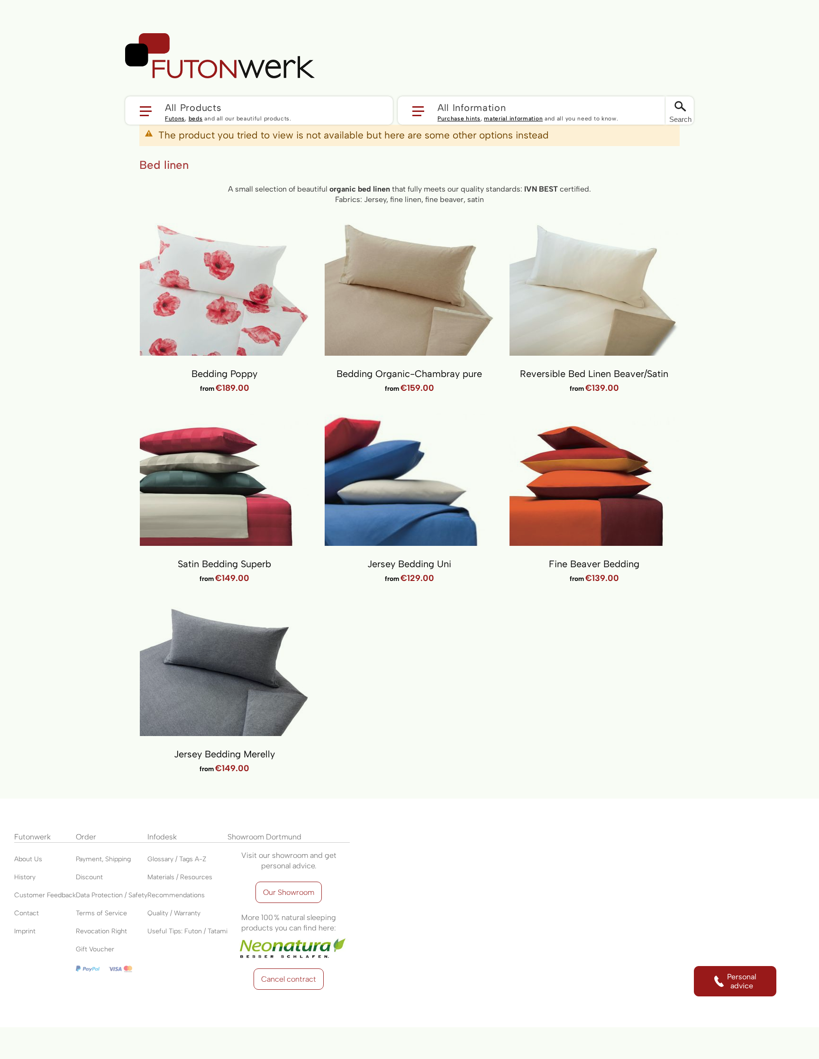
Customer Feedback (45, 895)
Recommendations (176, 895)
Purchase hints (459, 118)
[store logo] (220, 56)
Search (680, 119)
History (25, 877)
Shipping (118, 859)
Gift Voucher (95, 949)
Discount (89, 877)
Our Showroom (288, 892)
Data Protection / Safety (111, 895)
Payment (89, 859)
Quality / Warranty (173, 913)
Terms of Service (101, 913)
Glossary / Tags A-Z (176, 859)
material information (513, 118)
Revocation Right (101, 931)
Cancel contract (288, 979)
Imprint (25, 931)
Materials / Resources (179, 877)
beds (196, 118)
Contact (26, 913)
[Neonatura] (289, 938)
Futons (175, 118)
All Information (471, 107)
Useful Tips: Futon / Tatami (187, 931)
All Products (193, 107)
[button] (259, 110)
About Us (28, 859)
